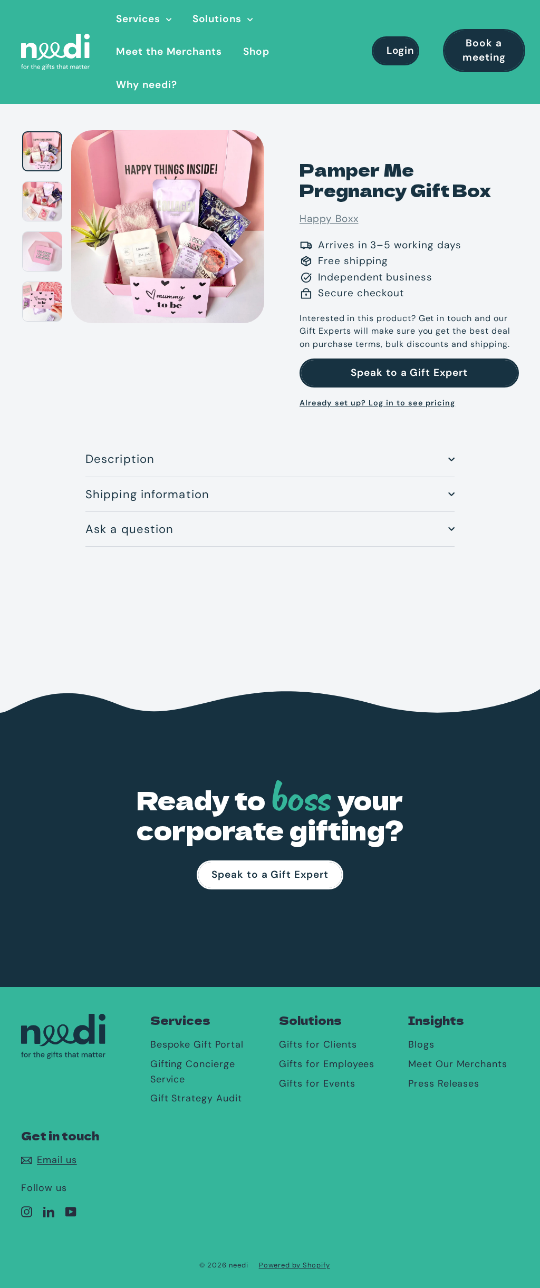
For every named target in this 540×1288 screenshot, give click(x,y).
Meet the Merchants (169, 51)
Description (120, 459)
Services (139, 18)
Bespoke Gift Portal (197, 1044)
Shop (256, 51)
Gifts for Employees (326, 1064)
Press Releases (443, 1083)
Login (400, 50)
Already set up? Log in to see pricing (377, 403)
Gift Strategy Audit (196, 1098)
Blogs (421, 1044)
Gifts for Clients (317, 1044)
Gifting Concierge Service (192, 1072)
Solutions (218, 18)
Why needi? (146, 84)
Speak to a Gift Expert (409, 372)
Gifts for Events (317, 1083)
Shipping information (147, 494)
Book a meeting (484, 50)
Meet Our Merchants (457, 1064)
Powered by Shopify (294, 1265)
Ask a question (129, 529)
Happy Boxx (329, 218)
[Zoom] (167, 225)
